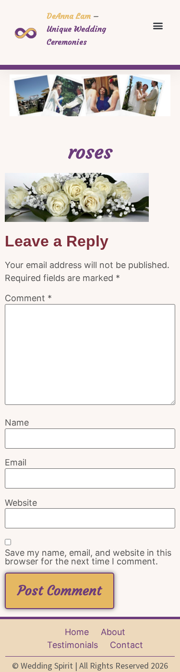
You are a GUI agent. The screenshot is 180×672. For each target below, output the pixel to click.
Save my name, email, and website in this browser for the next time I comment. (88, 557)
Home (77, 632)
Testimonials (72, 645)
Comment (28, 298)
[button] (158, 25)
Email (15, 462)
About (113, 632)
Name (17, 422)
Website (21, 503)
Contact (126, 645)
